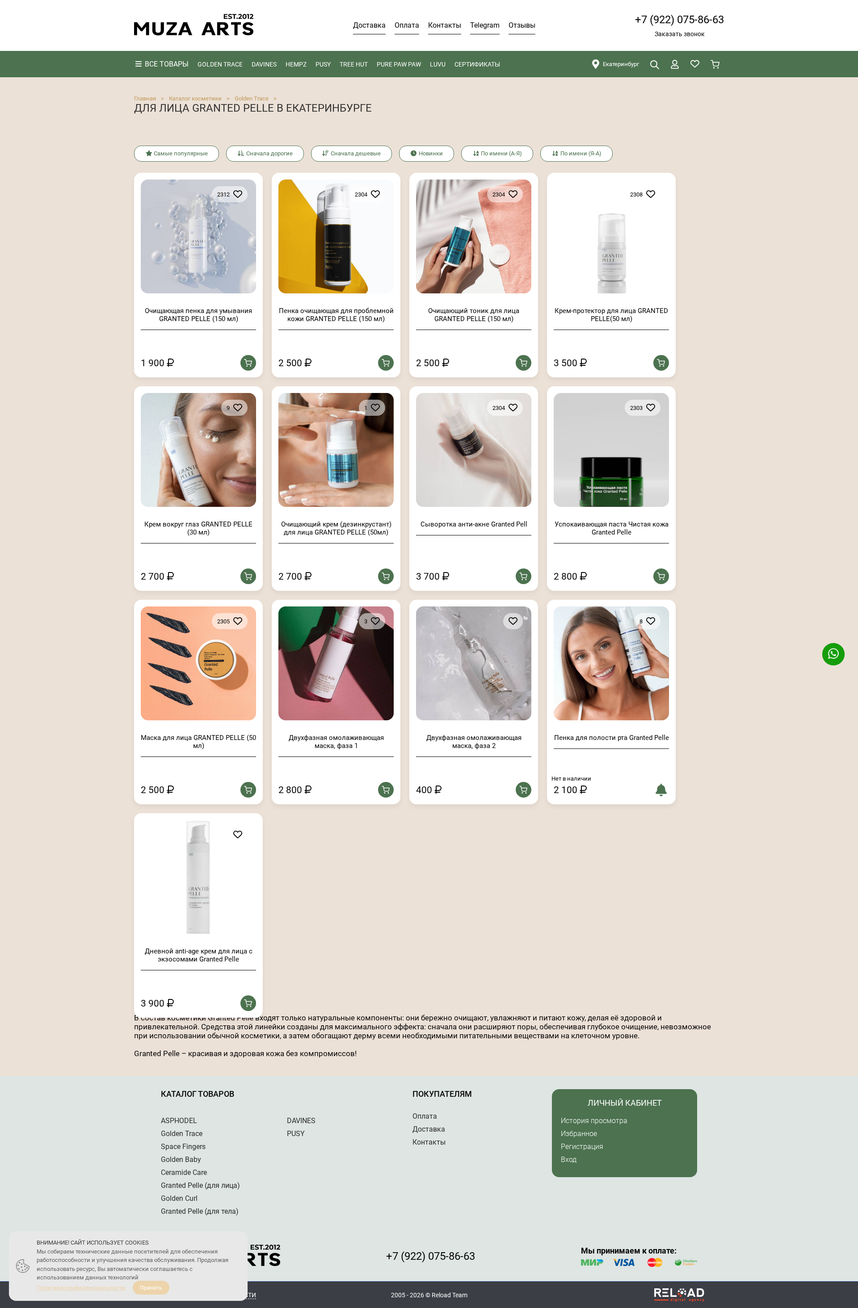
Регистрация (582, 1146)
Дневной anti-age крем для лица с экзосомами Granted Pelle (198, 955)
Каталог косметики (195, 98)
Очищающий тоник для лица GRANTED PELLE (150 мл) (473, 315)
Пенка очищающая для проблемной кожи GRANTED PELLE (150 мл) (336, 315)
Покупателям (442, 1094)
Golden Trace (252, 98)
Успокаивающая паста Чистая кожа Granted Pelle (612, 528)
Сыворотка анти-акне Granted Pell (474, 524)
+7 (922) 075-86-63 (679, 19)
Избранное (579, 1133)
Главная (145, 98)
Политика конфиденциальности (81, 1287)
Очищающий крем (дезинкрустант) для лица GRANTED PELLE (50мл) (336, 528)
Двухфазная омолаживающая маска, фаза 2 (474, 742)
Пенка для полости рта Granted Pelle (611, 738)
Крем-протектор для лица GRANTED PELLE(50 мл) (611, 315)
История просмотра (594, 1120)
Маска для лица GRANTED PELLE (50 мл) (198, 742)
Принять (151, 1288)
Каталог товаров (197, 1094)
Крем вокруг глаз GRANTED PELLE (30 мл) (198, 528)
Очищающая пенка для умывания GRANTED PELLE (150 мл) (198, 315)
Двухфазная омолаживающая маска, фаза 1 (336, 742)
